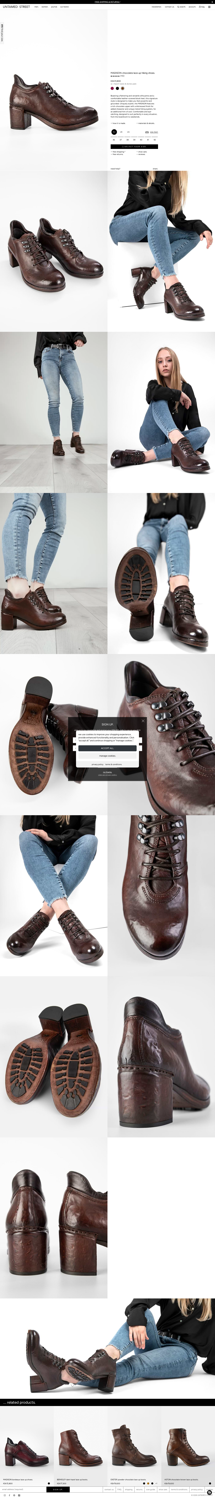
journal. (54, 7)
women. (45, 7)
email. (115, 165)
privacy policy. (98, 764)
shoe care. (163, 1489)
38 (127, 140)
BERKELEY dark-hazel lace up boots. (72, 1480)
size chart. (154, 132)
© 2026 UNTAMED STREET (202, 1495)
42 (155, 140)
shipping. (129, 1489)
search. (183, 7)
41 (148, 140)
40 (141, 140)
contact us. (170, 7)
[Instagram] (5, 1495)
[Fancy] (19, 1495)
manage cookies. (107, 755)
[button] (209, 1492)
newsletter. (157, 7)
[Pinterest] (14, 1495)
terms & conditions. (113, 764)
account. (192, 7)
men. (36, 7)
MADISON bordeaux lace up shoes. (18, 1480)
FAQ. (119, 1489)
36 (114, 140)
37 (121, 140)
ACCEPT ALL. (107, 748)
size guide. (151, 1489)
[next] (211, 1433)
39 (134, 140)
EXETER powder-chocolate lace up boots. (128, 1480)
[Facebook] (9, 1495)
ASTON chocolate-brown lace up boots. (181, 1480)
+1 (156, 1483)
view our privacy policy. (107, 775)
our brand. (64, 7)
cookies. (209, 1489)
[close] (143, 720)
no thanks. (107, 772)
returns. (139, 1489)
